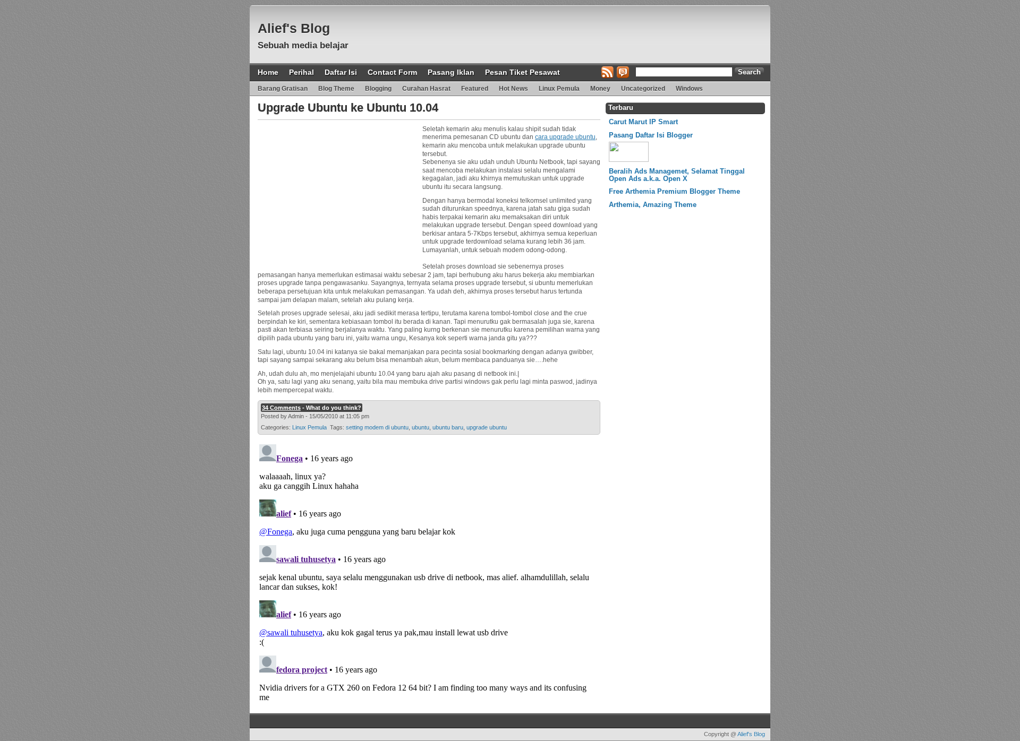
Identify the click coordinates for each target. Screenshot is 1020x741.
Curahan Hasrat (426, 88)
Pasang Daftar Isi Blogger (651, 135)
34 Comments (281, 407)
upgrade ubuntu (486, 427)
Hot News (513, 88)
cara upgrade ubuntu (565, 137)
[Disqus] (427, 572)
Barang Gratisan (283, 88)
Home (268, 72)
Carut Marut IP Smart (643, 122)
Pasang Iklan (451, 72)
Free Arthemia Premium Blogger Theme (674, 191)
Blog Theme (336, 88)
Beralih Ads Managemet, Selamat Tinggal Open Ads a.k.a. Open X (677, 175)
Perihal (301, 72)
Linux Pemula (559, 88)
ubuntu (420, 427)
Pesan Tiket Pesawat (522, 72)
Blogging (378, 88)
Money (600, 88)
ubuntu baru (447, 427)
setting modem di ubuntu (377, 427)
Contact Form (392, 72)
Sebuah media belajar (303, 45)
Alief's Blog (294, 28)
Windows (689, 88)
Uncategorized (643, 88)
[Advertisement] (337, 191)
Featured (474, 88)
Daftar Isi (341, 72)
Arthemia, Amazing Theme (652, 205)
